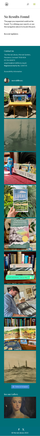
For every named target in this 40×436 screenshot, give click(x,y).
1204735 (23, 66)
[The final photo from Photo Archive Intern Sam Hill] (20, 135)
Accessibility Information (13, 71)
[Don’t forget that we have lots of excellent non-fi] (20, 334)
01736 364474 (9, 60)
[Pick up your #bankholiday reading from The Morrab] (20, 102)
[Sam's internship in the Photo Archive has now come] (20, 301)
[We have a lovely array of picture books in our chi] (20, 168)
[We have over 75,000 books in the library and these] (20, 267)
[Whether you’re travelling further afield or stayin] (20, 201)
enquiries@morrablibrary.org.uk (15, 63)
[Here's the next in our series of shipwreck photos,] (20, 367)
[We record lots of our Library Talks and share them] (20, 234)
